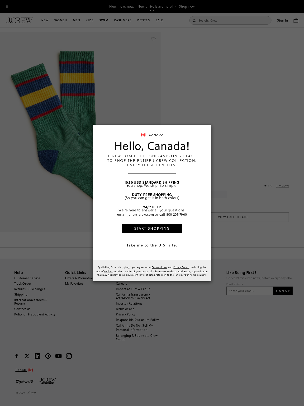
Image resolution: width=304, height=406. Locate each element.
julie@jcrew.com (141, 214)
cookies (108, 271)
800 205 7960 (176, 214)
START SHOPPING (152, 228)
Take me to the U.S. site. (152, 245)
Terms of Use (159, 267)
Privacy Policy (181, 267)
